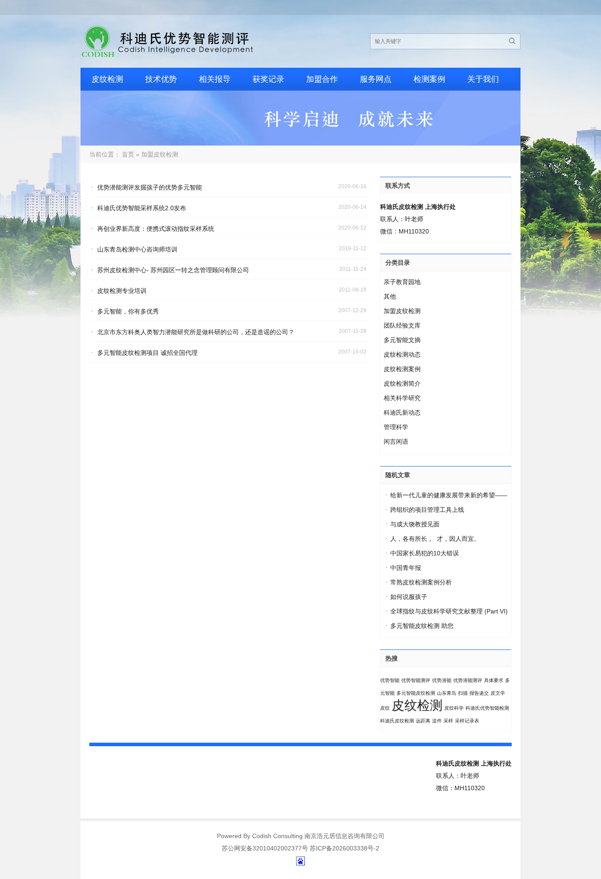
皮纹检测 (107, 79)
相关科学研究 (402, 397)
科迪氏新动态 (402, 412)
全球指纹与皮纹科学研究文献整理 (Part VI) (449, 611)
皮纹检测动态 (402, 354)
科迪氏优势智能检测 (487, 708)
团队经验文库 (402, 325)
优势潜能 (441, 680)
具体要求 (493, 680)
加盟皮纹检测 (402, 310)
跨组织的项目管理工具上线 (427, 509)
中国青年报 (405, 567)
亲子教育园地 (402, 281)
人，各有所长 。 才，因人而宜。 (435, 538)
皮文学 (498, 693)
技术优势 (161, 79)
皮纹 (385, 708)
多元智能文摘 (402, 339)
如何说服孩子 (408, 596)
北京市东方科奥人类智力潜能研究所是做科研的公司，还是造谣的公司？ (195, 332)
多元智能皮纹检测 (415, 693)
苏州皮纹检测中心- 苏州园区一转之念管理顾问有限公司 (173, 270)
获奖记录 (268, 79)
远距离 (423, 720)
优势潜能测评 (467, 680)
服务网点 (376, 79)
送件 (437, 720)
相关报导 (215, 79)
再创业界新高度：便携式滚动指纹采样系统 (155, 228)
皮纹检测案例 (402, 368)
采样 (448, 720)
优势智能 (389, 680)
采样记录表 (467, 720)
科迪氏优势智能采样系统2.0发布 (141, 208)
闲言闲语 (396, 441)
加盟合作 (322, 79)
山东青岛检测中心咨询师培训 (137, 249)
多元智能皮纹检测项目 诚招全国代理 (147, 352)
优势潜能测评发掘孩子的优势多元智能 (149, 187)
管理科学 (396, 426)
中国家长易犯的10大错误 (424, 553)
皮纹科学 (454, 708)
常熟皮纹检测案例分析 (421, 582)
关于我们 (483, 79)
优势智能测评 (415, 680)
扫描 (463, 693)
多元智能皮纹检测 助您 (422, 625)
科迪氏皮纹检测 (397, 720)
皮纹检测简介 (402, 383)
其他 (390, 296)
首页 (128, 154)
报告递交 (479, 693)
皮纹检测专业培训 (122, 290)
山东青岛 (446, 693)
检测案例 (429, 79)
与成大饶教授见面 (415, 524)
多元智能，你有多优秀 (128, 311)
